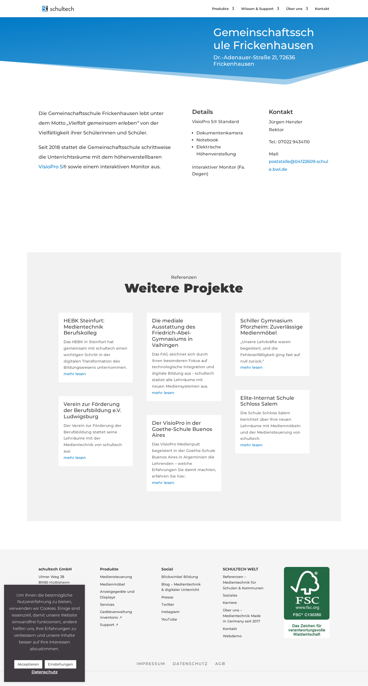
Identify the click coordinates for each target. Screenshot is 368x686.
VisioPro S (51, 167)
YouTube (169, 619)
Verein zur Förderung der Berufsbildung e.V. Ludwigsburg (92, 410)
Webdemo (232, 636)
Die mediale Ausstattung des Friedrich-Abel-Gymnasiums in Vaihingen (173, 333)
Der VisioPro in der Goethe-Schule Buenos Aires (182, 429)
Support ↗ (109, 624)
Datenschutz (190, 663)
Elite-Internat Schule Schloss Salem (267, 401)
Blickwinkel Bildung (179, 576)
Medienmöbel (112, 584)
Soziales (230, 595)
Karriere (230, 602)
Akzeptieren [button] (28, 664)
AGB (220, 663)
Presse (167, 597)
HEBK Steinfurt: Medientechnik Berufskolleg (84, 327)
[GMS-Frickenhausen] (206, 213)
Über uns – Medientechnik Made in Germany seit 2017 (242, 616)
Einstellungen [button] (60, 664)
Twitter (167, 604)
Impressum (151, 663)
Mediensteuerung (116, 576)
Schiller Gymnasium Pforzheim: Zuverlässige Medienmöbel (271, 327)
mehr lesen (75, 373)
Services (107, 604)
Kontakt (322, 9)
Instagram (170, 612)
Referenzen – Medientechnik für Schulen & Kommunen (243, 582)
